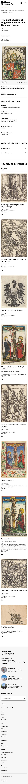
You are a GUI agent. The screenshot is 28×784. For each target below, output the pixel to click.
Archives (3, 765)
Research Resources (6, 153)
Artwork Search (4, 755)
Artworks (6, 10)
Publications (4, 770)
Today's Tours (4, 731)
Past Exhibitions (4, 768)
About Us (3, 714)
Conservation (4, 760)
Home (2, 10)
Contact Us (3, 719)
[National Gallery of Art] (14, 652)
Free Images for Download (7, 752)
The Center (3, 757)
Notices (2, 779)
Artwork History (5, 148)
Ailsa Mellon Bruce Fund (6, 113)
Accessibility (4, 734)
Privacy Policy (3, 781)
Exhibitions (3, 736)
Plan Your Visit (4, 726)
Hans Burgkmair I (5, 39)
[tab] (5, 169)
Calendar (3, 729)
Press (2, 717)
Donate (2, 743)
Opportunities (4, 745)
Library (2, 762)
